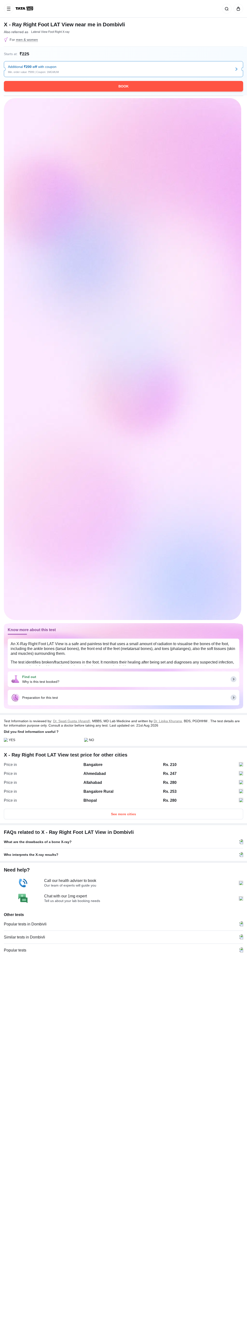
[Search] (226, 9)
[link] (24, 9)
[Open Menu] (9, 9)
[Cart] (237, 9)
